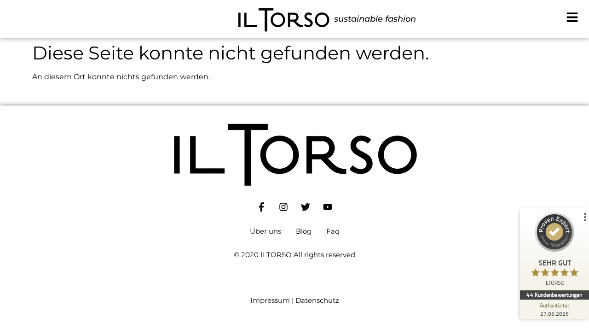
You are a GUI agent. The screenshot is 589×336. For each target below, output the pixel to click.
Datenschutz (317, 300)
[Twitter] (305, 206)
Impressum (270, 300)
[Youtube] (327, 206)
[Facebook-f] (261, 206)
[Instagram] (283, 206)
